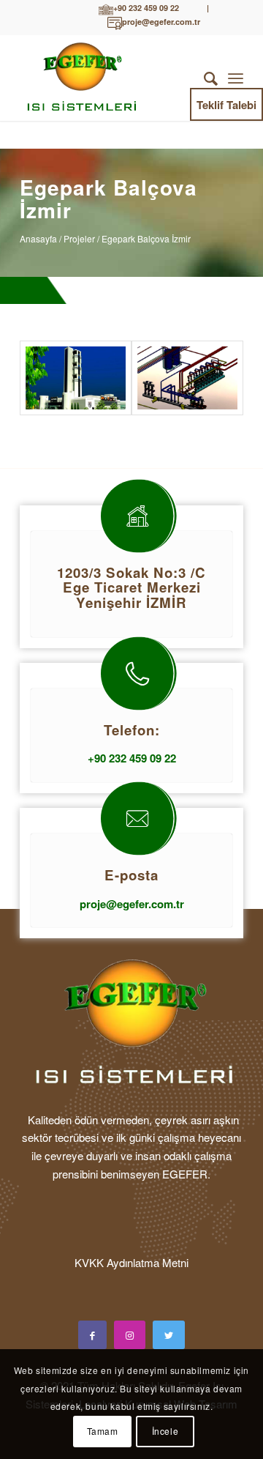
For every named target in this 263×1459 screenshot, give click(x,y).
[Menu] (235, 77)
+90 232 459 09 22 (146, 8)
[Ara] (203, 78)
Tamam (102, 1431)
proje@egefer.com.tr (161, 22)
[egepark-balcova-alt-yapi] (187, 378)
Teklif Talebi (226, 105)
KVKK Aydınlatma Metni (131, 1262)
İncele (165, 1431)
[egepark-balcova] (76, 378)
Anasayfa (38, 238)
